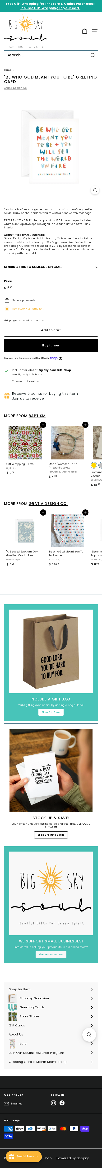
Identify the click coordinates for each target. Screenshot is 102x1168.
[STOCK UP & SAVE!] (51, 770)
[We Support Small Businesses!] (51, 893)
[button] (89, 1035)
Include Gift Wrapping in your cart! (50, 8)
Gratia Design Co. (15, 88)
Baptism (37, 415)
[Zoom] (95, 190)
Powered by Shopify (72, 1158)
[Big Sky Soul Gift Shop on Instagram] (53, 1102)
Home (7, 69)
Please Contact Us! (51, 954)
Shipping (9, 320)
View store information (25, 381)
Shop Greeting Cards (51, 834)
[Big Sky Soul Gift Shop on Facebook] (62, 1102)
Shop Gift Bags (51, 712)
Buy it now (51, 345)
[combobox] (51, 55)
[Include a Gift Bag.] (51, 651)
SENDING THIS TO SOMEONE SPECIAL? (33, 267)
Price (8, 281)
